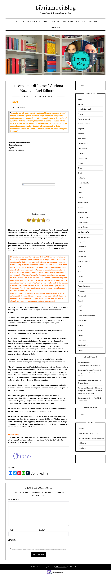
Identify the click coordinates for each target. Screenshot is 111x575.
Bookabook (82, 138)
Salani (80, 311)
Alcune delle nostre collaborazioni (68, 22)
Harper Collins (83, 202)
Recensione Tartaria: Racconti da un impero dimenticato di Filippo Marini (89, 372)
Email (42, 530)
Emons (80, 168)
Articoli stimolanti (84, 109)
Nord (79, 271)
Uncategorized (83, 345)
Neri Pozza (82, 256)
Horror (80, 207)
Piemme (80, 276)
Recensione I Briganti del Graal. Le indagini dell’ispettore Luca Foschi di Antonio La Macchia (90, 390)
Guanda (80, 198)
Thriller (80, 335)
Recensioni (82, 296)
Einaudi (80, 163)
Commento (13, 500)
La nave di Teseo (84, 217)
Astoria (80, 114)
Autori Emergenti (84, 119)
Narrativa (81, 252)
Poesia (80, 281)
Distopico (81, 153)
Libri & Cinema (83, 227)
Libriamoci (51, 96)
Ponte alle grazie (84, 286)
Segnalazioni (82, 320)
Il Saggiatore (82, 212)
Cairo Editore (82, 143)
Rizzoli (80, 301)
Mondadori (82, 247)
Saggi (80, 306)
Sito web (12, 540)
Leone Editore (83, 222)
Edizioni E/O (82, 158)
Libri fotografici (83, 232)
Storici (80, 330)
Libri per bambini (84, 237)
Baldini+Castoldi (84, 124)
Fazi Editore (19, 150)
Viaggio (80, 350)
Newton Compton (84, 261)
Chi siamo (93, 22)
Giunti (80, 193)
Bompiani (81, 134)
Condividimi (39, 473)
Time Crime (82, 340)
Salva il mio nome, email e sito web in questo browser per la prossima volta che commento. (39, 549)
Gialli (80, 188)
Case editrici (82, 148)
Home (15, 22)
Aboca (80, 99)
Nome (11, 530)
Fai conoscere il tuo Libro (34, 22)
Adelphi (80, 104)
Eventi (80, 173)
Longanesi (81, 242)
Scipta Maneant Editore (86, 316)
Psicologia (81, 291)
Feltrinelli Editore (84, 183)
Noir (79, 266)
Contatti (55, 27)
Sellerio (80, 325)
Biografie (81, 129)
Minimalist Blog (61, 567)
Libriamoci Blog (55, 7)
